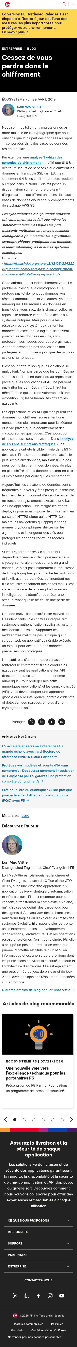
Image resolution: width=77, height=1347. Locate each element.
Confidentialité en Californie (48, 1330)
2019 (25, 816)
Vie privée (17, 1330)
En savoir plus (13, 32)
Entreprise (12, 48)
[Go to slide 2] (24, 1119)
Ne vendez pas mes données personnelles (34, 1337)
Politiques (57, 1324)
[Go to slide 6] (62, 1119)
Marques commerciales (28, 1324)
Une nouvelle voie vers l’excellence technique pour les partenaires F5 (35, 1073)
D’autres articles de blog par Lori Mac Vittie (36, 990)
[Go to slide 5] (52, 1119)
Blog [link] (31, 48)
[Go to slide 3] (33, 1119)
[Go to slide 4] (43, 1119)
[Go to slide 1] (14, 1119)
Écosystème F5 (21, 1061)
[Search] (64, 4)
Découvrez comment (52, 1188)
